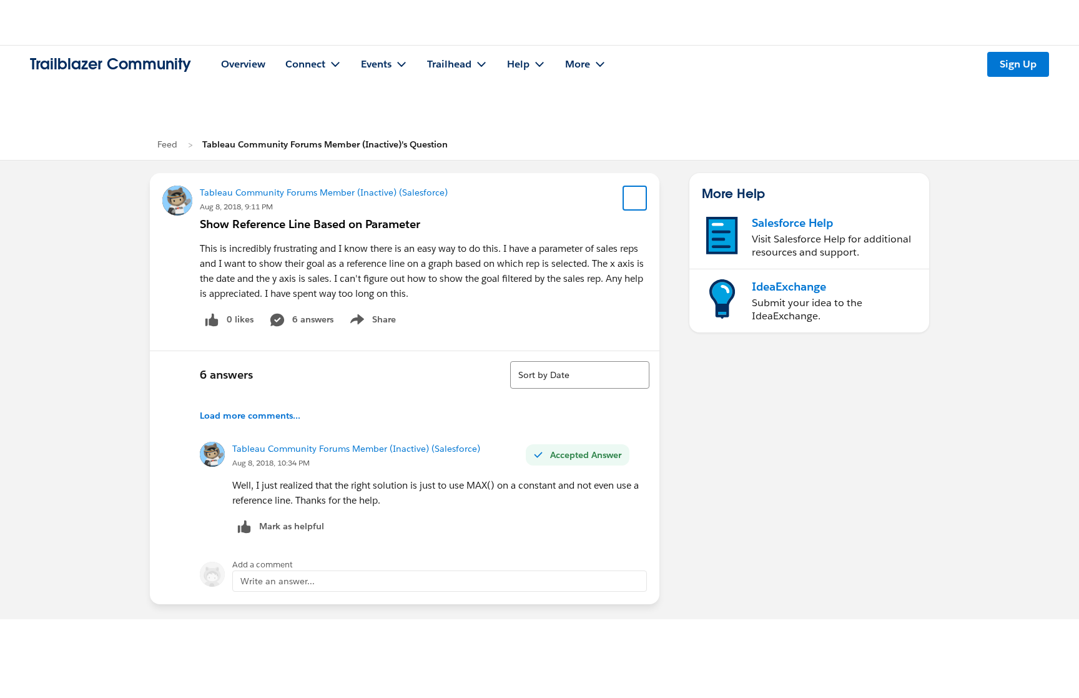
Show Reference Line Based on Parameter (310, 224)
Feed (167, 144)
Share (371, 322)
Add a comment (262, 564)
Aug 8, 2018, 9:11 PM (236, 206)
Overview (243, 64)
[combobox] (579, 375)
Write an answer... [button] (277, 581)
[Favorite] (635, 198)
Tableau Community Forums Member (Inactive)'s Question (325, 144)
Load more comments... (250, 415)
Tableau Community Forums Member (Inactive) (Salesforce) (324, 192)
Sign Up (1018, 64)
